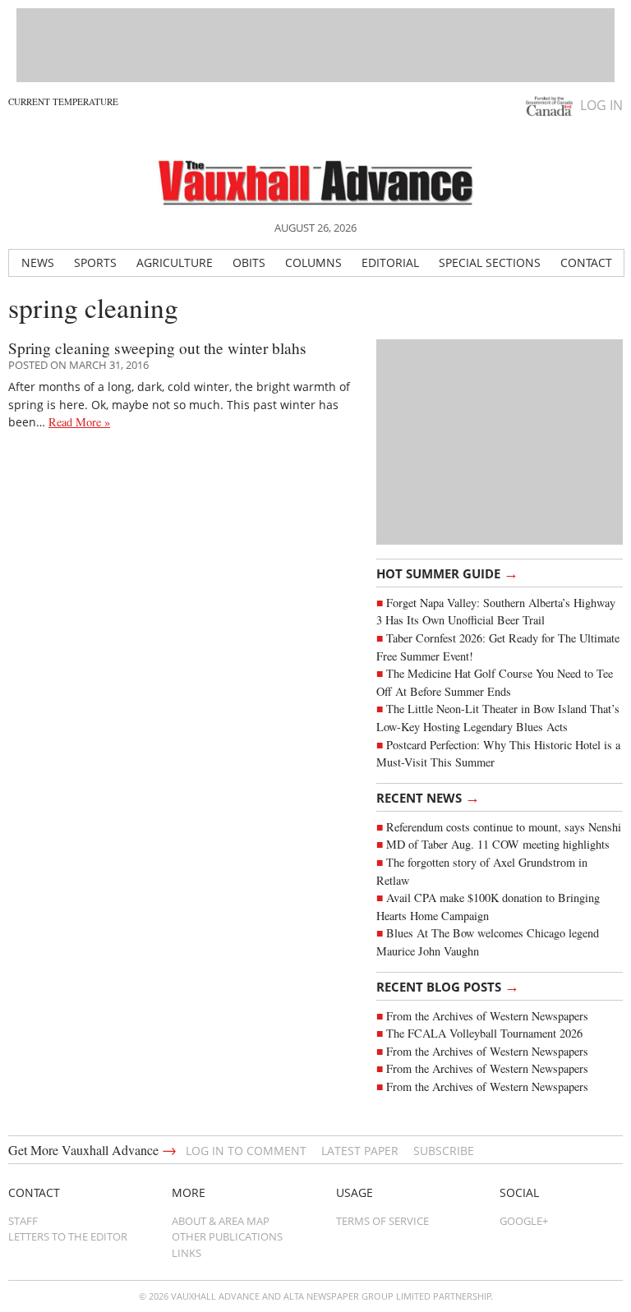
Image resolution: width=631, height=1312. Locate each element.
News (37, 262)
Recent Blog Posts (447, 986)
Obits (249, 262)
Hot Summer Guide (447, 572)
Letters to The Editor (67, 1236)
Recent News (428, 797)
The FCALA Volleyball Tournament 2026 (484, 1033)
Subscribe (443, 1150)
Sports (95, 262)
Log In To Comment (246, 1150)
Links (186, 1252)
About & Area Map (220, 1220)
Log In (601, 105)
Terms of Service (382, 1220)
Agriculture (174, 262)
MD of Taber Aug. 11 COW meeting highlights (500, 844)
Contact (586, 262)
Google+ (524, 1220)
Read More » (79, 422)
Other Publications (227, 1236)
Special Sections (490, 262)
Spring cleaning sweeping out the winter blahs (157, 348)
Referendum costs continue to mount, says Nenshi (503, 827)
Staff (23, 1220)
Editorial (390, 262)
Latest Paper (359, 1150)
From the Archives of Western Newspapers (487, 1016)
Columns (313, 262)
